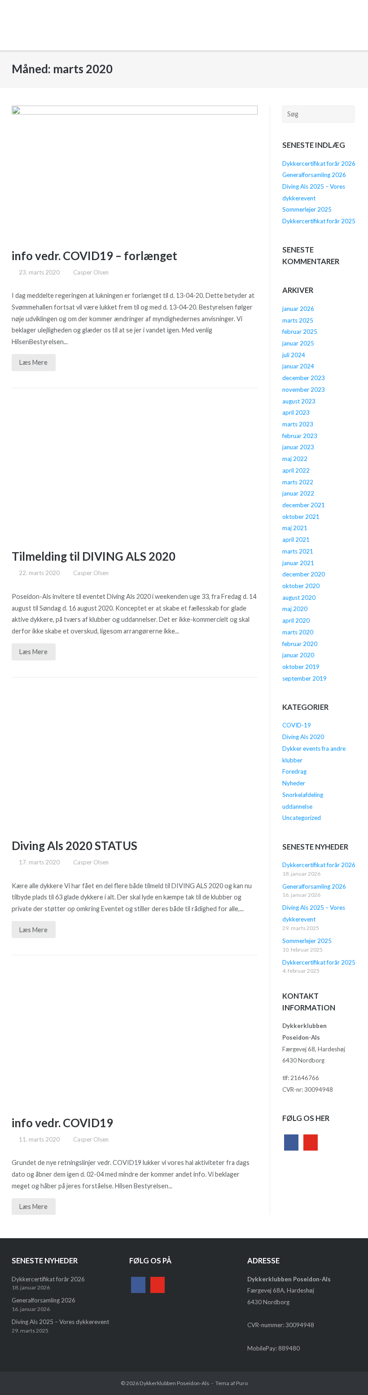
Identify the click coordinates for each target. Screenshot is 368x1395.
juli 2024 (293, 355)
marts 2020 (297, 632)
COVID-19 (296, 725)
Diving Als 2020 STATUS (74, 845)
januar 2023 (298, 447)
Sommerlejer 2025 (307, 209)
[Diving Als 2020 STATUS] (135, 759)
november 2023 (303, 389)
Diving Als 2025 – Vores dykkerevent (60, 1321)
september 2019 (304, 678)
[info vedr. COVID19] (135, 1037)
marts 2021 (297, 551)
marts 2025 (297, 320)
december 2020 (303, 574)
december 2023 (303, 377)
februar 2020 (299, 643)
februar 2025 (299, 331)
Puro (242, 1383)
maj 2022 (294, 458)
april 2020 (296, 620)
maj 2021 (294, 527)
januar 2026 (298, 308)
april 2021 (296, 539)
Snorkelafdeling (302, 794)
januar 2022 (298, 493)
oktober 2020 (301, 585)
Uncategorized (301, 817)
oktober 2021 (301, 516)
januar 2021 (298, 563)
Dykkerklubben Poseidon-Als (174, 1383)
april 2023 (296, 412)
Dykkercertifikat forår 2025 (318, 221)
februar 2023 (299, 435)
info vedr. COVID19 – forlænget (94, 255)
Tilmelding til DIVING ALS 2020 (93, 556)
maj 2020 (294, 608)
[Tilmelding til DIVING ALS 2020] (135, 470)
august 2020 (298, 597)
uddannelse (297, 806)
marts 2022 (297, 482)
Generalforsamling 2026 (314, 174)
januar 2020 (298, 655)
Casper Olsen (91, 272)
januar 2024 (298, 366)
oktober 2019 (301, 666)
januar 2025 (298, 343)
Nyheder (293, 783)
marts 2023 (297, 424)
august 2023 (298, 401)
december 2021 (303, 505)
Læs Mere (33, 362)
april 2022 (296, 470)
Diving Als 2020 (303, 736)
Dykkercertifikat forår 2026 (318, 163)
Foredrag (294, 771)
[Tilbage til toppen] (344, 1372)
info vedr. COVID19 (62, 1122)
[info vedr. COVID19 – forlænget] (135, 170)
